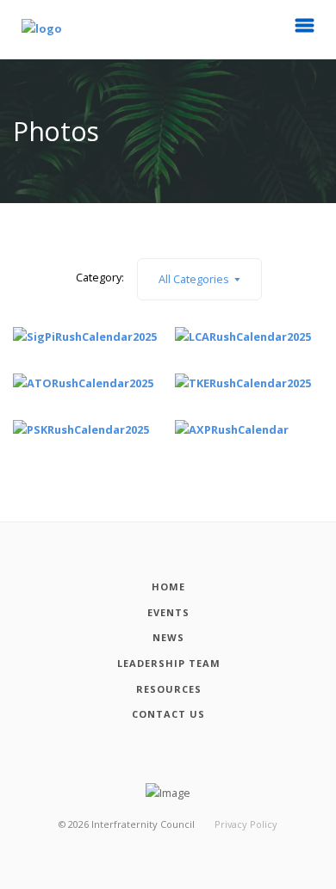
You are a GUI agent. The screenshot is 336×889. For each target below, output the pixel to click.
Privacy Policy (246, 824)
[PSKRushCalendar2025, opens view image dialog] (81, 428)
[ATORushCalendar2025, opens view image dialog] (83, 382)
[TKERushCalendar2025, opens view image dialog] (243, 382)
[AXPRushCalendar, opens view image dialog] (232, 428)
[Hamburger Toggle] (305, 30)
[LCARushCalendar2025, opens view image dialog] (243, 335)
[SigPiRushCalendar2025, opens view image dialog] (85, 335)
